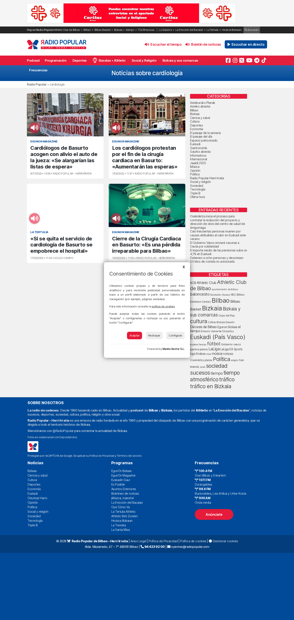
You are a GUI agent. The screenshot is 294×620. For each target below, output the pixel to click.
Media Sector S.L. (173, 349)
